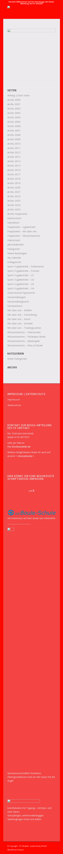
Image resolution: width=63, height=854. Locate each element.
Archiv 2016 (14, 170)
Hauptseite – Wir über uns (22, 231)
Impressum (13, 240)
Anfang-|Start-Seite (18, 95)
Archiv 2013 (14, 156)
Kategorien (13, 248)
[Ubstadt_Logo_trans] (26, 12)
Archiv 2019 (14, 183)
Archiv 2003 (14, 113)
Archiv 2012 (14, 152)
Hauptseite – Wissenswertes (23, 235)
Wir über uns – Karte (18, 319)
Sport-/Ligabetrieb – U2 (20, 279)
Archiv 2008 (14, 134)
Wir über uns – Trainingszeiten (24, 327)
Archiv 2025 (14, 209)
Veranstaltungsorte (18, 301)
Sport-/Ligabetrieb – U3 (20, 284)
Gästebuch (13, 222)
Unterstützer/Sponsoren (21, 292)
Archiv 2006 (14, 126)
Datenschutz (14, 218)
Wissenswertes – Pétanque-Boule (26, 336)
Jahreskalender (15, 244)
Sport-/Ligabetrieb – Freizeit (23, 270)
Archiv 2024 (14, 205)
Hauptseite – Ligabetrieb (21, 227)
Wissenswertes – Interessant (24, 332)
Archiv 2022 (14, 196)
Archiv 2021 (14, 191)
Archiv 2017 (14, 174)
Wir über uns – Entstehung (22, 314)
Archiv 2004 (14, 117)
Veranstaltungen (16, 297)
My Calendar (14, 257)
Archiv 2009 (14, 139)
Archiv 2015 (14, 165)
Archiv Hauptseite (17, 213)
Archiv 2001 (14, 104)
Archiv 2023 (14, 200)
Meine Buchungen (17, 253)
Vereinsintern (14, 305)
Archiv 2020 (14, 187)
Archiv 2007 (14, 130)
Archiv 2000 (14, 99)
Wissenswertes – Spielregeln (23, 341)
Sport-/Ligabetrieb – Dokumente (25, 266)
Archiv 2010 (14, 143)
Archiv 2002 (14, 108)
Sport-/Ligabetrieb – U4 (20, 288)
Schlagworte (14, 262)
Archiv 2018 (14, 178)
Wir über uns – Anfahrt (19, 310)
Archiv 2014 (14, 161)
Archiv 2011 (14, 148)
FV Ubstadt (24, 846)
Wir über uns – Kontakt (20, 323)
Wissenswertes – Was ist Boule (25, 345)
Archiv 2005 (14, 121)
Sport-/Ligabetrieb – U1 (20, 275)
